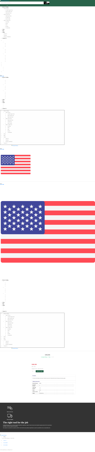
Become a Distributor (7, 36)
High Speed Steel (10, 46)
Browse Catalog (5, 7)
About (3, 32)
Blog (3, 30)
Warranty (5, 35)
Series (48, 2)
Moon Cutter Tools (7, 14)
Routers (7, 26)
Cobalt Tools (8, 17)
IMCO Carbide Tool (7, 20)
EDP (45, 2)
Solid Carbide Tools (9, 11)
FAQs (3, 29)
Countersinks (8, 27)
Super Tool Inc (6, 8)
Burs (6, 24)
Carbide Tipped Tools (11, 43)
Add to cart (39, 371)
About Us (5, 33)
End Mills (7, 21)
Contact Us (4, 38)
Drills (7, 23)
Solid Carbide (10, 52)
